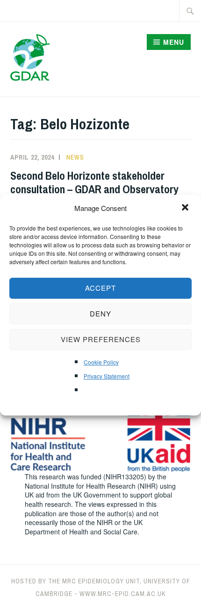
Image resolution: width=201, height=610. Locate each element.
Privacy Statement (106, 376)
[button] (186, 208)
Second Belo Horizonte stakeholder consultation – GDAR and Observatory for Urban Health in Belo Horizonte (94, 189)
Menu (173, 42)
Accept (100, 288)
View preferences (101, 339)
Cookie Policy (101, 362)
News (75, 157)
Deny (100, 313)
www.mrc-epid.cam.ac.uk (122, 593)
